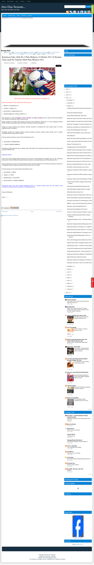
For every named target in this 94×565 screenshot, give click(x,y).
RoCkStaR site (71, 463)
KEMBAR (69, 470)
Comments (6, 208)
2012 (67, 95)
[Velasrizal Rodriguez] (78, 536)
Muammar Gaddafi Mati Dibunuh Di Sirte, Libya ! (79, 164)
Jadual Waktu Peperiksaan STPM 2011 (76, 115)
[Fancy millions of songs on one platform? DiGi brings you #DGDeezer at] (29, 52)
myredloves (70, 451)
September (70, 266)
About (17, 1)
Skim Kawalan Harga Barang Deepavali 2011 (78, 186)
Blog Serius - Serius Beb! (73, 346)
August (69, 269)
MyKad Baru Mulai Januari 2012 (75, 192)
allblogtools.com (51, 559)
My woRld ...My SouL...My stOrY (75, 469)
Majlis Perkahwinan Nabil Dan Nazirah (76, 257)
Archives (22, 1)
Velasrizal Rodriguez (78, 514)
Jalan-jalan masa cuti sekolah (73, 453)
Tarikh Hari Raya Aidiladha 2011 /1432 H (77, 209)
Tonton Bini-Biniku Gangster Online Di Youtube (78, 189)
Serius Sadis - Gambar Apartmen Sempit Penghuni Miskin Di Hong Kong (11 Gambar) (81, 349)
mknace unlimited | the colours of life (76, 315)
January (69, 289)
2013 (67, 92)
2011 (67, 97)
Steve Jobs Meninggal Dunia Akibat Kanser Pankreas (80, 240)
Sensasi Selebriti (71, 299)
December (69, 100)
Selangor (28, 118)
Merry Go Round (71, 424)
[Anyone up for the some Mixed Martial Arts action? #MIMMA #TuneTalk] (15, 53)
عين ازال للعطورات (71, 435)
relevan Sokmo (71, 434)
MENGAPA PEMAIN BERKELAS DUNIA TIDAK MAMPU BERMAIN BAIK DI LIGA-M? (81, 376)
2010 (67, 292)
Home (3, 1)
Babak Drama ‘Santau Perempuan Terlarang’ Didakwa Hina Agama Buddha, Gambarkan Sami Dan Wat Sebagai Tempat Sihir (78, 310)
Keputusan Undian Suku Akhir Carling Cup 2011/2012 (80, 118)
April (68, 280)
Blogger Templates (60, 559)
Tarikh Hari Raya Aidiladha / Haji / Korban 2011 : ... (79, 132)
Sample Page (10, 1)
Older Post (59, 211)
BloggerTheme (52, 557)
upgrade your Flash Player (14, 18)
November (69, 103)
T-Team (24, 118)
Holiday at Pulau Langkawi (73, 464)
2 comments (34, 63)
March (68, 283)
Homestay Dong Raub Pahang (74, 112)
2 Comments (15, 208)
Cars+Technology (71, 327)
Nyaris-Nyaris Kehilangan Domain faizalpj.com (77, 441)
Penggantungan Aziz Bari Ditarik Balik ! (76, 147)
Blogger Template (42, 557)
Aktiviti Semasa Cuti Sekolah (73, 430)
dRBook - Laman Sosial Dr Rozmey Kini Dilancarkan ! (80, 203)
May (68, 277)
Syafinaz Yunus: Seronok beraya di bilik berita (77, 342)
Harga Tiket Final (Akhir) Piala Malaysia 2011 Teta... (80, 138)
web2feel (53, 556)
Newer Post (5, 211)
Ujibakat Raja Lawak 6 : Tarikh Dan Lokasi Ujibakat (80, 245)
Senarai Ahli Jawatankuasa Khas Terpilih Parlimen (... (80, 248)
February (69, 286)
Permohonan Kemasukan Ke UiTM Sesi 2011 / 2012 (80, 161)
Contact (28, 1)
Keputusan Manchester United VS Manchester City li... (80, 152)
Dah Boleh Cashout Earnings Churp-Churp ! (78, 167)
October (69, 106)
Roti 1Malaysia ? (71, 135)
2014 (67, 89)
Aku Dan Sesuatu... (13, 7)
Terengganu (18, 118)
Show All (90, 409)
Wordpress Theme (43, 556)
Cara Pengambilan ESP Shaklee (74, 447)
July (68, 272)
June (68, 275)
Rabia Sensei (70, 428)
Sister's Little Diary (72, 446)
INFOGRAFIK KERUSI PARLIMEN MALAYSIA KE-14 (79, 458)
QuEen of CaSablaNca (73, 397)
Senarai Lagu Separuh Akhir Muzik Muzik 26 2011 (79, 141)
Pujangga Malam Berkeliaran (74, 440)
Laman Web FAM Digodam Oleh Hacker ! (77, 130)
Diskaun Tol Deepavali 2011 (74, 144)
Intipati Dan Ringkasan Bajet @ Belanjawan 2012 (79, 224)
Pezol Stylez (70, 457)
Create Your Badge (78, 538)
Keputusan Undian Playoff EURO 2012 (76, 206)
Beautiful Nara (71, 307)
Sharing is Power (71, 385)
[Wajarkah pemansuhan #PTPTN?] (18, 52)
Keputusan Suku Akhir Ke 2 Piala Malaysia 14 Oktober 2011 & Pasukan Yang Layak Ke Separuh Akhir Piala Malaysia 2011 (31, 58)
